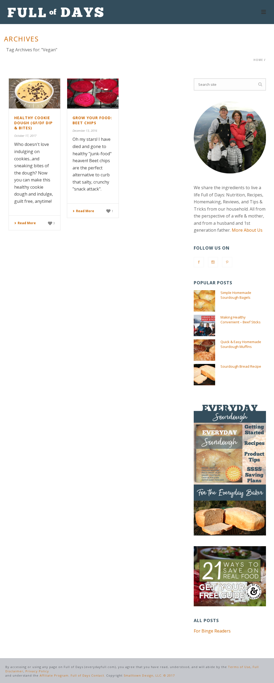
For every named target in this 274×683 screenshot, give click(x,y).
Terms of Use (239, 667)
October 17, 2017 (25, 136)
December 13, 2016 (85, 131)
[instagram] (213, 262)
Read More (27, 223)
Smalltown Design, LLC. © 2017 (149, 675)
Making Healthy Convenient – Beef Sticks (240, 319)
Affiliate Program (54, 675)
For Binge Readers (212, 631)
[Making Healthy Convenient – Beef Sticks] (204, 325)
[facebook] (199, 262)
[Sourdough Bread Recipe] (204, 374)
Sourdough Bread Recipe (240, 366)
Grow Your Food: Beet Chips (92, 120)
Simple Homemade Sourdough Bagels (235, 295)
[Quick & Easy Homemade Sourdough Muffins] (204, 350)
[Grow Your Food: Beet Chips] (93, 93)
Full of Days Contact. (88, 675)
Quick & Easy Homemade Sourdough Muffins (240, 344)
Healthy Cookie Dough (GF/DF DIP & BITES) (33, 122)
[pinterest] (227, 262)
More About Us (247, 230)
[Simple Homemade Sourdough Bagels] (204, 301)
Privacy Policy (37, 671)
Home (258, 60)
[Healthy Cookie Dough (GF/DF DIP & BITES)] (34, 93)
